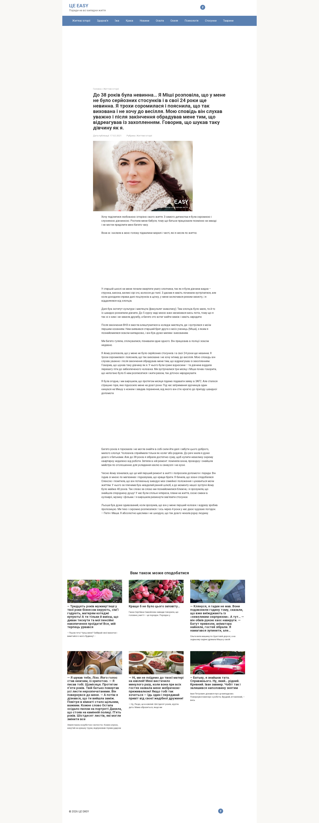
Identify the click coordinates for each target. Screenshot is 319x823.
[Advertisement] (159, 54)
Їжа (117, 20)
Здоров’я (102, 20)
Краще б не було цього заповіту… (154, 606)
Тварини (228, 20)
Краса (129, 20)
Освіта (160, 20)
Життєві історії (81, 20)
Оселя (174, 20)
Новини (144, 20)
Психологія (191, 20)
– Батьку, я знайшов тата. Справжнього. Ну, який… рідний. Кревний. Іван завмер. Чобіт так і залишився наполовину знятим (215, 683)
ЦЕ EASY (78, 5)
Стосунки (210, 20)
